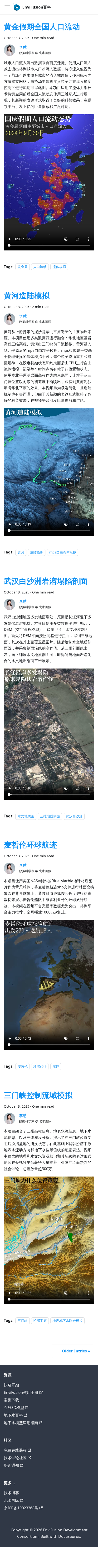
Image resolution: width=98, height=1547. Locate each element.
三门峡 (23, 1320)
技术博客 (11, 1492)
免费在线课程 (15, 1450)
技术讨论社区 (15, 1457)
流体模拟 (59, 267)
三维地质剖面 (50, 816)
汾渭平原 (40, 1320)
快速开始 (11, 1384)
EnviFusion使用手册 (21, 1392)
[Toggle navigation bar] (7, 7)
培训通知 (11, 1465)
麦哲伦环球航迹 (30, 844)
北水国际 (11, 1500)
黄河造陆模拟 (26, 295)
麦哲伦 (23, 1066)
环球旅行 (40, 1066)
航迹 (56, 1066)
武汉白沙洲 (74, 816)
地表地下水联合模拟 (68, 1320)
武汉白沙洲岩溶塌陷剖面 (46, 581)
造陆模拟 (36, 552)
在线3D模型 (14, 1407)
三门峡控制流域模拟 (38, 1095)
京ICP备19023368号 (21, 1508)
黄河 (21, 552)
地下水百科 (13, 1415)
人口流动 (40, 267)
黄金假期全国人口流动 (42, 26)
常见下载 (11, 1400)
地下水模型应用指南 (21, 1422)
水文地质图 (26, 816)
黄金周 (23, 267)
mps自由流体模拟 (62, 552)
